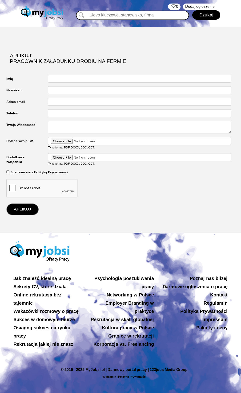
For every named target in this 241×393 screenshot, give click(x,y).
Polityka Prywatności (204, 311)
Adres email (15, 102)
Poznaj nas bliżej (209, 278)
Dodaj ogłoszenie (200, 6)
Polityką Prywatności (132, 376)
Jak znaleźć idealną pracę (42, 278)
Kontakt (219, 294)
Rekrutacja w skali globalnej (122, 319)
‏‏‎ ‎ (174, 6)
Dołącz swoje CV (19, 141)
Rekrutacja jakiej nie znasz (43, 344)
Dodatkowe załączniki (15, 159)
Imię (9, 79)
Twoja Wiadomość (21, 125)
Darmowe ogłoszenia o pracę (195, 286)
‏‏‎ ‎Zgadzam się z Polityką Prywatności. (39, 172)
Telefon (12, 113)
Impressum (215, 319)
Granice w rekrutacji (131, 336)
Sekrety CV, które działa (40, 286)
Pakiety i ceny (212, 327)
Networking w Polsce (130, 294)
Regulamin (216, 303)
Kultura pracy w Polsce (128, 327)
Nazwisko (14, 90)
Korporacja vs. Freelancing (123, 344)
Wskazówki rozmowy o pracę (46, 311)
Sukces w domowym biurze (44, 319)
